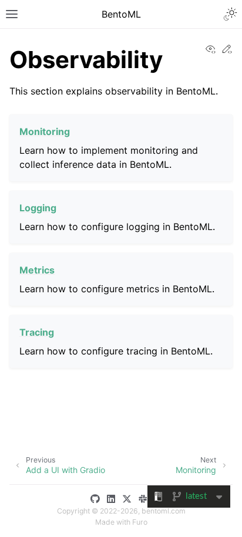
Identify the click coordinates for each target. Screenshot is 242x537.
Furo (139, 522)
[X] (129, 499)
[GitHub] (97, 499)
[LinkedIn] (113, 499)
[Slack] (145, 499)
